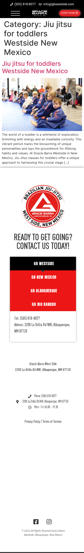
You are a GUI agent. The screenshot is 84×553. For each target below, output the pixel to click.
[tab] (43, 263)
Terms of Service (52, 422)
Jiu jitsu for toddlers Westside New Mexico (35, 67)
